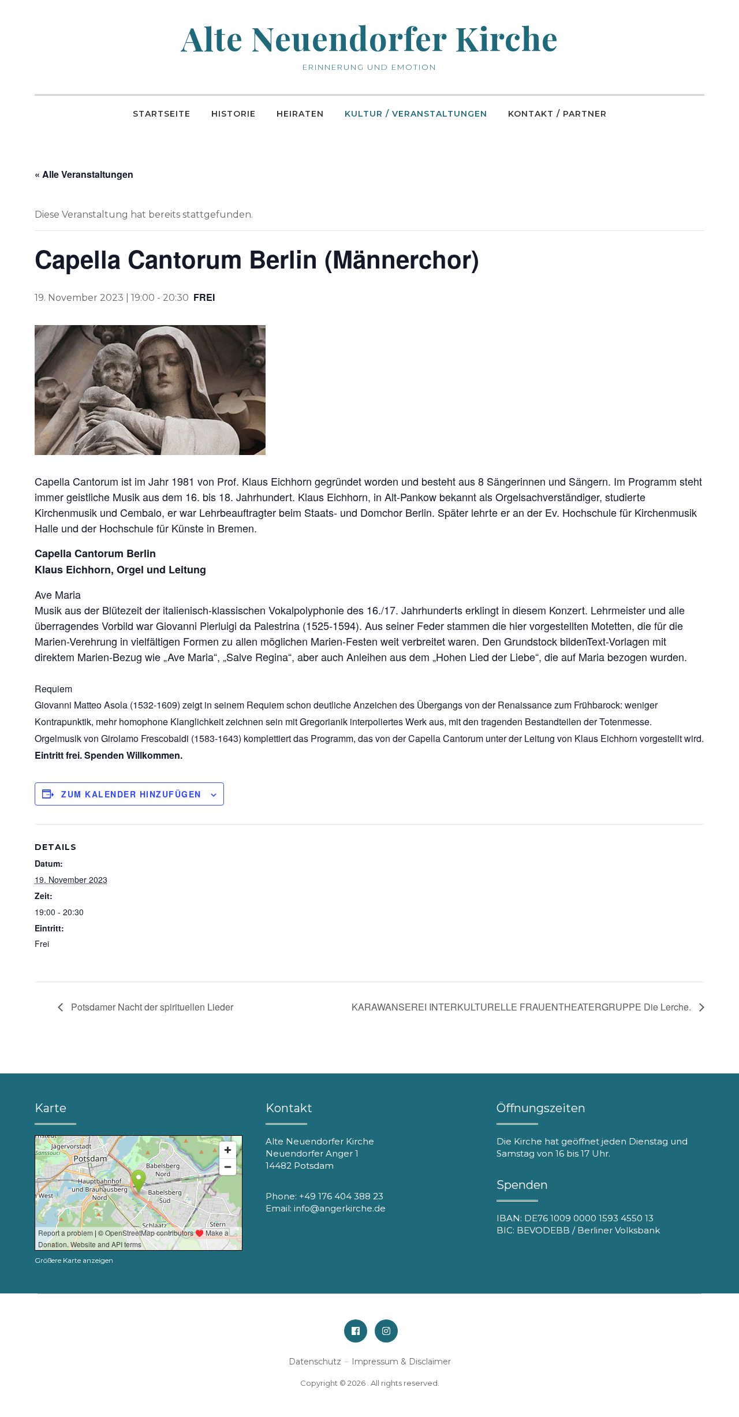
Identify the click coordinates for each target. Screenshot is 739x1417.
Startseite (162, 114)
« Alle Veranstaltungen (84, 174)
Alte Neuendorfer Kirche (369, 37)
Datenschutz (315, 1361)
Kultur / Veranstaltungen (416, 114)
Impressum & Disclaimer (401, 1361)
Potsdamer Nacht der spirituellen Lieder (151, 1006)
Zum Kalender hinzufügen (131, 794)
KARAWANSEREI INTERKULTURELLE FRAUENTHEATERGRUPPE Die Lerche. (522, 1006)
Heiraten (300, 114)
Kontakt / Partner (557, 114)
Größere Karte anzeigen (74, 1260)
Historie (233, 114)
